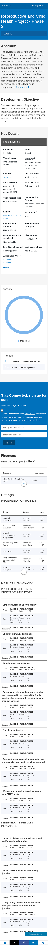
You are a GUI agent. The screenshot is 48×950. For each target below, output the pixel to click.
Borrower (30, 158)
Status (28, 149)
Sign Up (9, 442)
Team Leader (9, 158)
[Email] (5, 943)
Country (7, 173)
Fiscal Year (31, 212)
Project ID (8, 149)
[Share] (24, 942)
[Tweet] (14, 942)
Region (6, 211)
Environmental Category (32, 225)
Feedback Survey (35, 934)
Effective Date (32, 182)
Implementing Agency (31, 198)
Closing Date (31, 235)
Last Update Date (33, 247)
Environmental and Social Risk (12, 236)
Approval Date (10, 182)
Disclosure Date (32, 173)
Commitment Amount (9, 225)
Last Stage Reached (13, 247)
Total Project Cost (12, 197)
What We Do (6, 5)
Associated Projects (13, 256)
